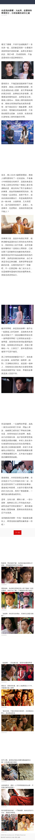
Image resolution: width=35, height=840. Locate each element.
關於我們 (3, 837)
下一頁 (17, 532)
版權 (19, 837)
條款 (13, 837)
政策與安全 (9, 837)
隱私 (16, 837)
